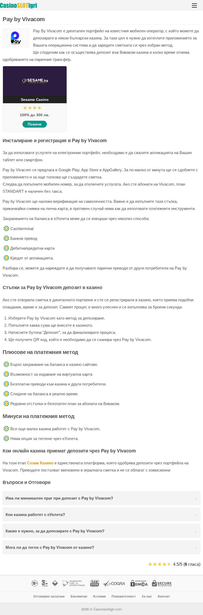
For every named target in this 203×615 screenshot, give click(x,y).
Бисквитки (79, 596)
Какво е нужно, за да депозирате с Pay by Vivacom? (55, 530)
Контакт (164, 596)
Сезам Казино (40, 463)
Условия (99, 596)
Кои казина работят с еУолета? (35, 514)
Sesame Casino (35, 99)
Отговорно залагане (49, 596)
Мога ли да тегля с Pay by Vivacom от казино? (50, 547)
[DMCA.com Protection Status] (138, 584)
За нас (147, 596)
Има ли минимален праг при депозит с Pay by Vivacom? (59, 498)
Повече (34, 124)
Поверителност (124, 596)
